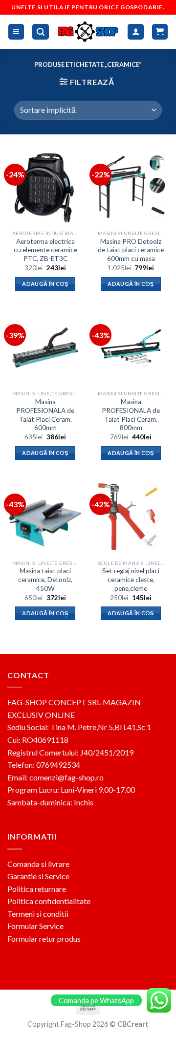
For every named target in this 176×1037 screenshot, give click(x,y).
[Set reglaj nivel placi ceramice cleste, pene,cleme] (131, 517)
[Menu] (16, 32)
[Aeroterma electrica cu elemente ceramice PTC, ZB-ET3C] (45, 187)
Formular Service (35, 925)
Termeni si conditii (37, 913)
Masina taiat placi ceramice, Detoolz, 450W (45, 579)
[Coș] (160, 32)
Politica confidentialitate (48, 901)
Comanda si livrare (38, 863)
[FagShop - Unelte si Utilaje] (88, 32)
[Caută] (40, 32)
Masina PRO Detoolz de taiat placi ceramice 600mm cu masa (131, 250)
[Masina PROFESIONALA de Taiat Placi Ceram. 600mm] (45, 347)
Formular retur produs (44, 938)
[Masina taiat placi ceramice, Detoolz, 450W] (45, 517)
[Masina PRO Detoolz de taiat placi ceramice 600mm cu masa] (131, 187)
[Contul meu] (136, 32)
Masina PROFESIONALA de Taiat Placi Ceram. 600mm (45, 415)
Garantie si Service (38, 876)
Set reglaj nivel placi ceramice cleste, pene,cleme (130, 579)
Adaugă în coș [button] (45, 284)
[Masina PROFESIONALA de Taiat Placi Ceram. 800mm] (131, 347)
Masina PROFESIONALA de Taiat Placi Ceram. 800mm (131, 415)
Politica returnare (36, 888)
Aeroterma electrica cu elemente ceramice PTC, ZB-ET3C (45, 250)
